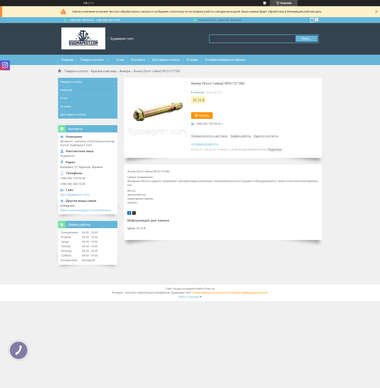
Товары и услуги (92, 59)
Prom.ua (210, 288)
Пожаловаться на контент (210, 292)
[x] (134, 213)
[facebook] (129, 213)
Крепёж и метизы (104, 71)
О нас (120, 59)
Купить (204, 115)
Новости (66, 90)
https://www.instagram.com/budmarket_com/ (87, 210)
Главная (67, 59)
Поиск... (306, 38)
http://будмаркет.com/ (75, 194)
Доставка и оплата (166, 59)
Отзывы (192, 59)
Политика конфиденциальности (248, 292)
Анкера (125, 71)
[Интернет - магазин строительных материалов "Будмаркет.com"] (83, 38)
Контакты (138, 59)
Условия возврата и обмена (225, 59)
